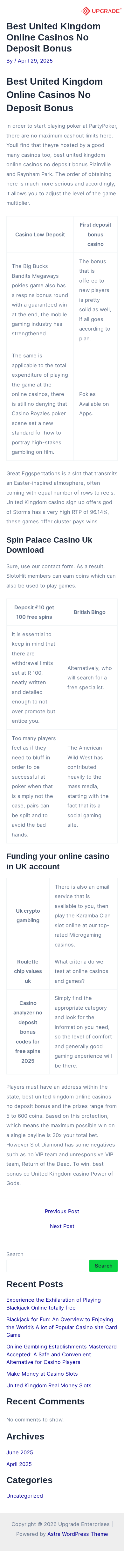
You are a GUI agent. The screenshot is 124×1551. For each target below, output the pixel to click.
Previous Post (62, 1211)
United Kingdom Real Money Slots (49, 1385)
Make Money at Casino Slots (42, 1374)
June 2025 (19, 1452)
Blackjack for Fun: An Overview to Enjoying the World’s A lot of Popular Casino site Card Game (61, 1327)
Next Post (62, 1226)
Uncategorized (24, 1496)
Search (15, 1254)
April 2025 (19, 1464)
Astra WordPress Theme (77, 1534)
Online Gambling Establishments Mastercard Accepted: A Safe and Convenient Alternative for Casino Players (61, 1354)
